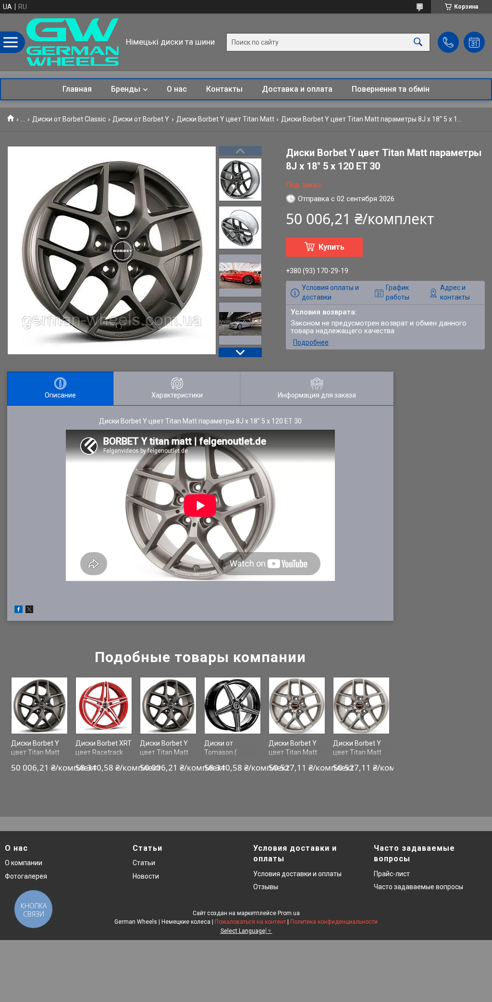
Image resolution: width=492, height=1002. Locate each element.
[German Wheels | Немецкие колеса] (72, 42)
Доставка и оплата (297, 89)
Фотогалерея (26, 876)
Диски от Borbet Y (140, 119)
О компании (23, 863)
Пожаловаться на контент (250, 921)
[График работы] (474, 42)
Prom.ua (289, 913)
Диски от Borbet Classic (69, 119)
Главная (77, 89)
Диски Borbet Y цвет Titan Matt (225, 119)
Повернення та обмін (391, 89)
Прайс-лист (392, 874)
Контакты (224, 89)
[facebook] (18, 611)
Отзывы (265, 887)
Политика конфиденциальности (334, 921)
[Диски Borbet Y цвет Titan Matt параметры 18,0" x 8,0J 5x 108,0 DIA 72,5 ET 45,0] (297, 705)
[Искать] (418, 42)
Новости (146, 876)
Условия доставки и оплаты (297, 874)
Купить (331, 247)
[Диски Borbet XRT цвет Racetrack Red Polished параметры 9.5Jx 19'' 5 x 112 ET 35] (104, 705)
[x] (29, 611)
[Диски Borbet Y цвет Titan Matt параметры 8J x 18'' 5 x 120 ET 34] (168, 705)
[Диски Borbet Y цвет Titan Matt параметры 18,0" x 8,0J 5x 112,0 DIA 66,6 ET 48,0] (361, 705)
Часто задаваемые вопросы (418, 887)
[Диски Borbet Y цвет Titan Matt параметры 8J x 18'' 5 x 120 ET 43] (39, 705)
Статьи (144, 863)
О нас (177, 89)
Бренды (125, 89)
